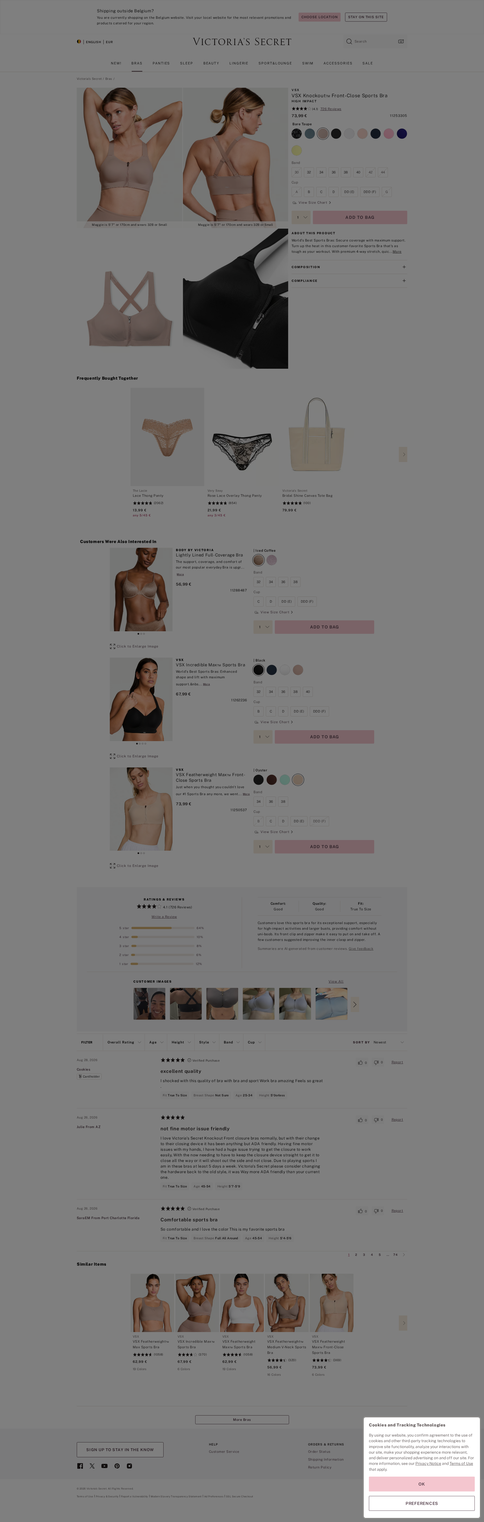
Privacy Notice (428, 1463)
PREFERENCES (422, 1503)
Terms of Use (461, 1463)
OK (421, 1484)
